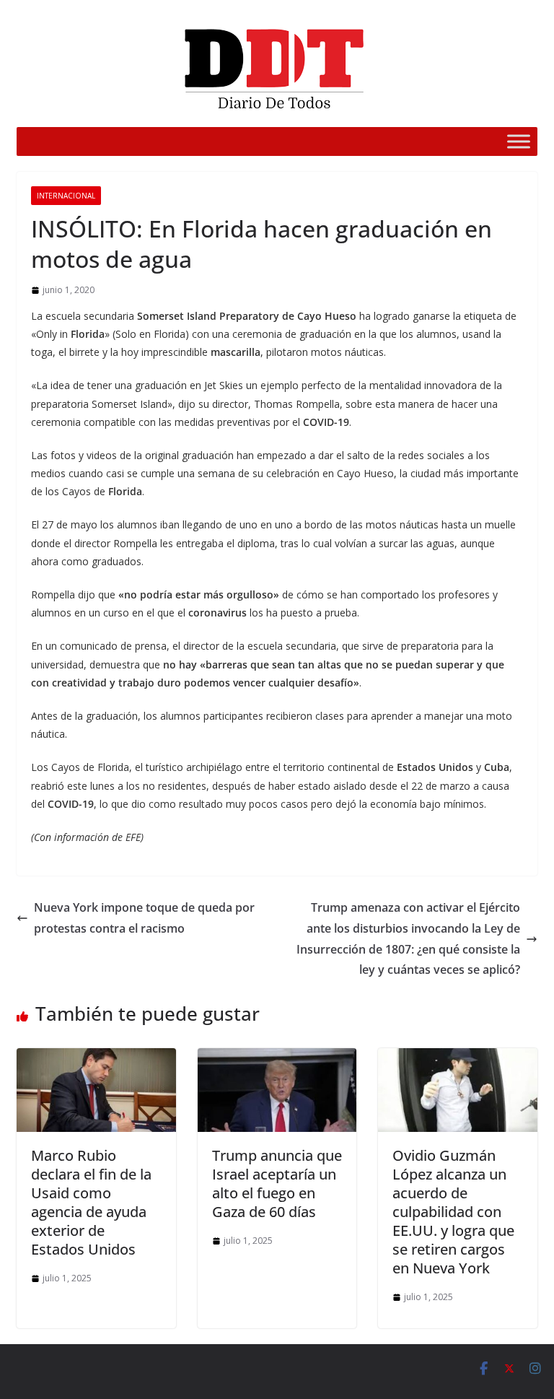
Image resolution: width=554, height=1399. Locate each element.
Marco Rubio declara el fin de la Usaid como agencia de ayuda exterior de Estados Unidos (91, 1202)
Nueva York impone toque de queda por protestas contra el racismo (144, 917)
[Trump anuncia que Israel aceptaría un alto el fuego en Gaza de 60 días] (277, 1058)
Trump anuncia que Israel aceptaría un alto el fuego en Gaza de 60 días (277, 1183)
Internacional (66, 196)
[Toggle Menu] (518, 141)
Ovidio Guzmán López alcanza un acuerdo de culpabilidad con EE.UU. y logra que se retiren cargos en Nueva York (453, 1212)
